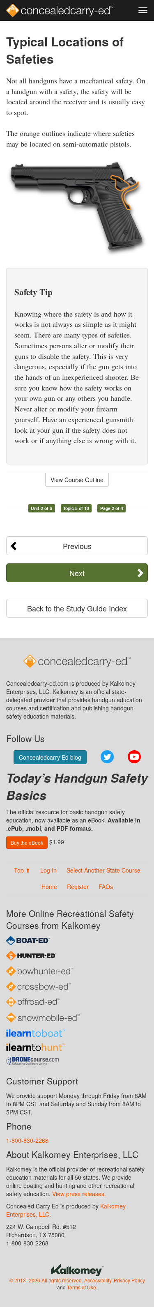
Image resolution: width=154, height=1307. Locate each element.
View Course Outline (77, 479)
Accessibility (97, 1280)
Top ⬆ (22, 870)
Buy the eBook (27, 842)
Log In (48, 870)
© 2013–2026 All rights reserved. (46, 1280)
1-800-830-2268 (27, 1140)
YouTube (134, 756)
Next (77, 572)
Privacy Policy (129, 1280)
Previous (77, 545)
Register (78, 886)
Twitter (107, 756)
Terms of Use (81, 1287)
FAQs (106, 886)
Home (49, 886)
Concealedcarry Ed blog (50, 757)
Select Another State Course (103, 870)
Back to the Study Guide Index (77, 608)
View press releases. (79, 1194)
